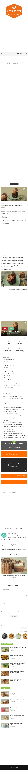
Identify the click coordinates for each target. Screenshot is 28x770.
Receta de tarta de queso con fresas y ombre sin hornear (18, 708)
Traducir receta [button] (6, 487)
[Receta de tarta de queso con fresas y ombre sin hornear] (5, 709)
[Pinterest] (21, 54)
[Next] (25, 636)
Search (2, 625)
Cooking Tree (8, 63)
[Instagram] (20, 54)
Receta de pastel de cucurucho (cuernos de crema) (17, 672)
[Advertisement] (14, 35)
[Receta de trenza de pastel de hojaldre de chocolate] (5, 681)
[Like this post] (16, 528)
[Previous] (2, 636)
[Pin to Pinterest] (20, 528)
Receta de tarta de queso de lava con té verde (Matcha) (17, 664)
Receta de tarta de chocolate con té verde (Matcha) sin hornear (18, 648)
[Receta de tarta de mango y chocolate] (5, 657)
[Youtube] (23, 54)
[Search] (26, 54)
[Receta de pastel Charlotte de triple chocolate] (14, 565)
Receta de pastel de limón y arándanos (16, 724)
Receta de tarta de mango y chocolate (16, 656)
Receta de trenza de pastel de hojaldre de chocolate (17, 680)
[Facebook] (17, 54)
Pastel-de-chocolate (12, 492)
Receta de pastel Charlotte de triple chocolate (14, 575)
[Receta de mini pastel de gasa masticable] (5, 717)
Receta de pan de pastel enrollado (18, 699)
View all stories (23, 631)
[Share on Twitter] (18, 528)
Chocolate (4, 492)
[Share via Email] (21, 528)
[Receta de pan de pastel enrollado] (5, 701)
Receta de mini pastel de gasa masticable (17, 716)
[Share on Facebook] (17, 528)
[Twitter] (18, 54)
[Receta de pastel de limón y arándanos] (5, 725)
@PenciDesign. (17, 447)
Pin (5, 328)
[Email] (24, 54)
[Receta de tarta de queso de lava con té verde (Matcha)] (5, 665)
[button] (2, 568)
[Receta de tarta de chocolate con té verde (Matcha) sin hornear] (5, 649)
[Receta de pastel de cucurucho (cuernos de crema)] (5, 673)
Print (12, 328)
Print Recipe (14, 183)
